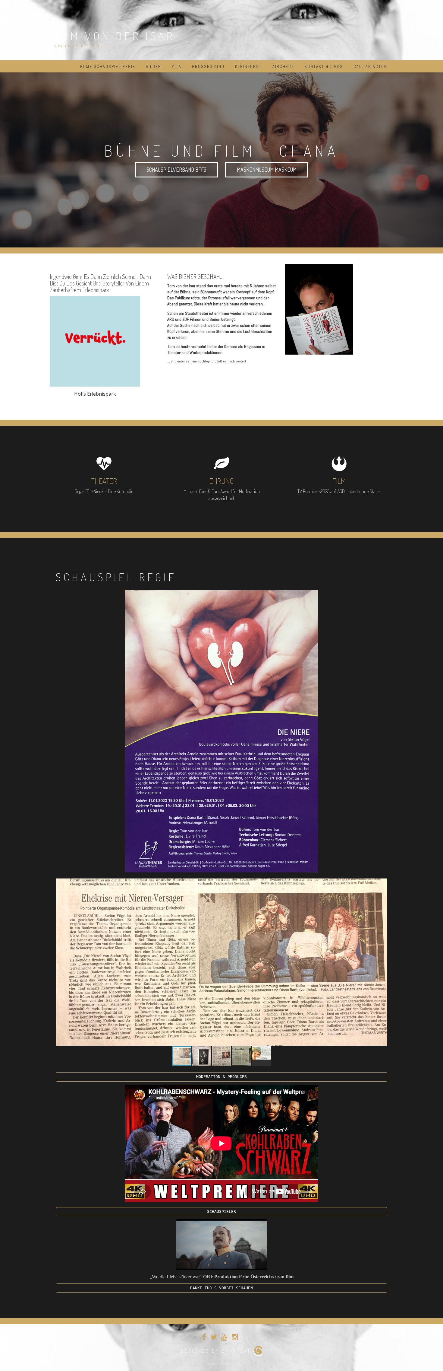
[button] (382, 884)
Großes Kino (208, 66)
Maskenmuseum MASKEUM (267, 169)
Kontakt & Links (324, 66)
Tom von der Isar (114, 36)
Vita (176, 66)
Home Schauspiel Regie (107, 66)
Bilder (153, 66)
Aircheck (283, 66)
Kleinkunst (248, 66)
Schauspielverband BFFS (176, 169)
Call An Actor (370, 66)
